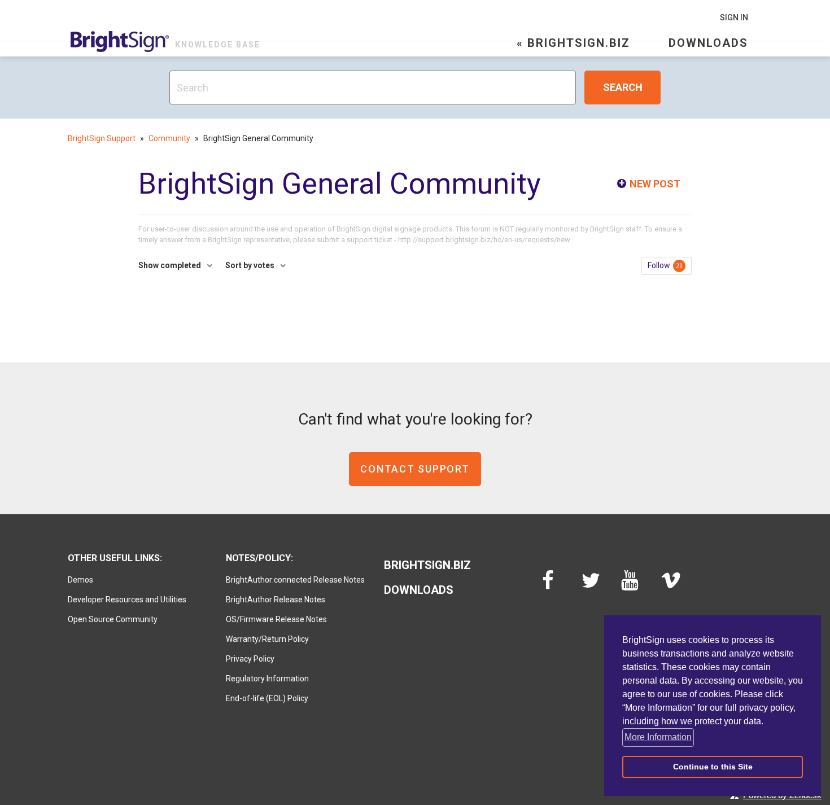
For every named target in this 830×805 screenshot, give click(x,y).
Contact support (414, 469)
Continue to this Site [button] (713, 766)
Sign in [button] (734, 17)
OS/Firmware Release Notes (276, 619)
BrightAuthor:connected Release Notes (295, 579)
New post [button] (655, 184)
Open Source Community (113, 619)
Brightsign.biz (427, 565)
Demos (80, 579)
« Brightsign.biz (573, 43)
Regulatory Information (267, 678)
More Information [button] (658, 737)
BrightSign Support (102, 138)
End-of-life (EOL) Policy (267, 698)
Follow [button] (659, 265)
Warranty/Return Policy (267, 639)
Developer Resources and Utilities (127, 599)
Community (169, 138)
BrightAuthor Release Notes (275, 599)
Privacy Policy (250, 658)
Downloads (708, 43)
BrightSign (120, 41)
